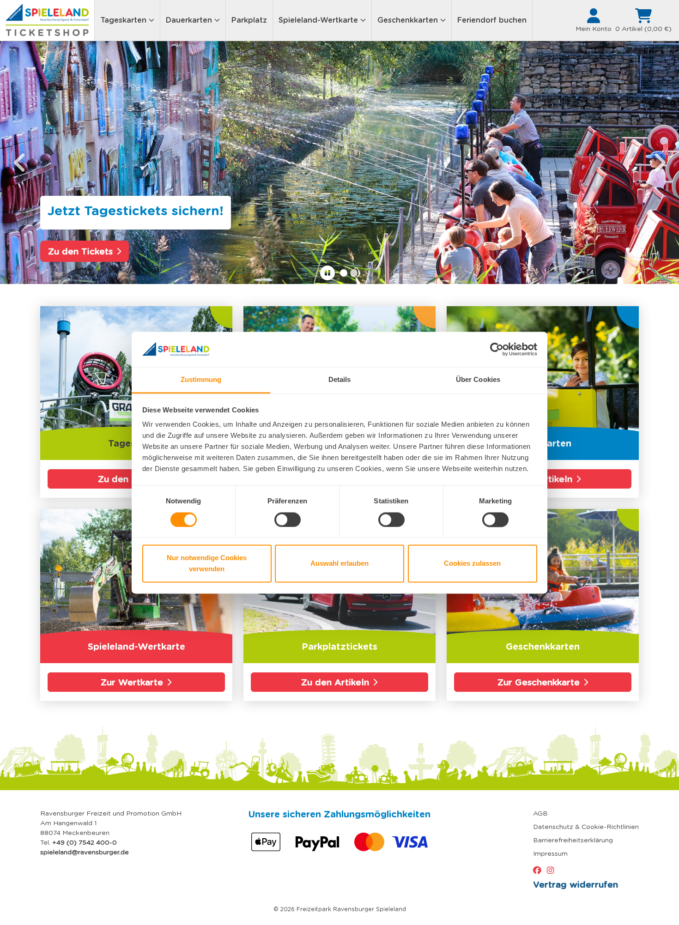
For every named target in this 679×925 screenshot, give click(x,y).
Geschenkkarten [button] (408, 20)
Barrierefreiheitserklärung (573, 840)
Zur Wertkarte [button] (132, 682)
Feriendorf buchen (492, 20)
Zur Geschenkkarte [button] (538, 682)
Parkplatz (249, 20)
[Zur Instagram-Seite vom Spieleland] (552, 870)
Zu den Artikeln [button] (335, 682)
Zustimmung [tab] (201, 380)
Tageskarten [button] (124, 20)
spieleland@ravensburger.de (84, 852)
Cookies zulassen (472, 564)
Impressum (550, 853)
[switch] (287, 519)
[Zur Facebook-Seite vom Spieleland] (539, 870)
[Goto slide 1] (343, 273)
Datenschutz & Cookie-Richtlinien (586, 826)
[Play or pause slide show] (327, 273)
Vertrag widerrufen (575, 884)
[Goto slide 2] (354, 273)
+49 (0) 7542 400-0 (84, 842)
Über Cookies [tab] (478, 380)
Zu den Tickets (80, 251)
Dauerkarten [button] (190, 20)
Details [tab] (339, 380)
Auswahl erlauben (339, 564)
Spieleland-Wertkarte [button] (319, 20)
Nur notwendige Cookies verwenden (207, 563)
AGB (540, 813)
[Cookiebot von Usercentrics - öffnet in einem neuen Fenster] (496, 349)
